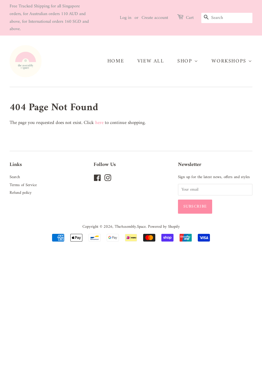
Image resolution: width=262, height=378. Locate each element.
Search (15, 177)
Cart (190, 18)
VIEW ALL (150, 61)
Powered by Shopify (164, 226)
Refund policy (21, 192)
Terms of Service (23, 185)
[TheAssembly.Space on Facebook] (97, 179)
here (99, 123)
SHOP (185, 61)
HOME (115, 61)
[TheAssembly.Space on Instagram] (107, 179)
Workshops (230, 61)
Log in (125, 18)
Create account (155, 18)
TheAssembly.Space (130, 226)
